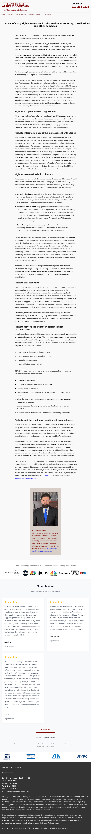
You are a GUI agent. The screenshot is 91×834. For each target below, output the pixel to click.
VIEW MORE (45, 729)
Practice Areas (21, 15)
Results (31, 15)
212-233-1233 (46, 475)
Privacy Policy (7, 773)
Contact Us (47, 15)
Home (3, 15)
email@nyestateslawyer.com (25, 478)
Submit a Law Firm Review (45, 738)
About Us (11, 15)
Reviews (39, 15)
